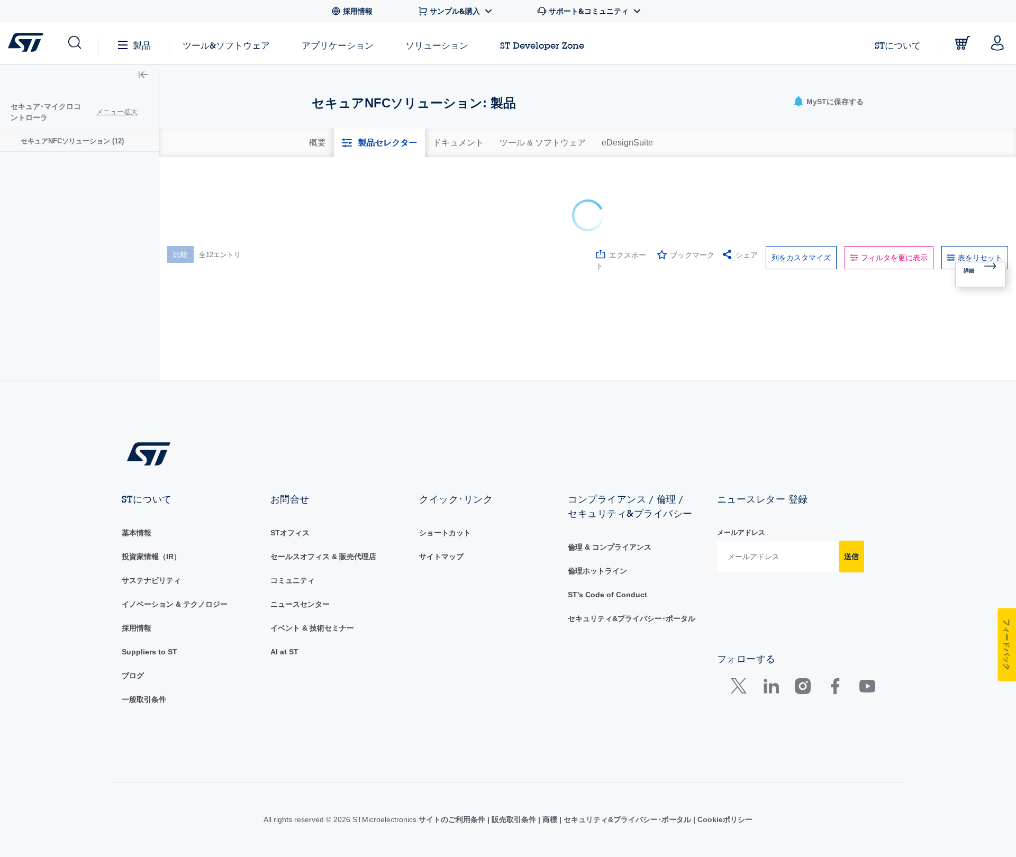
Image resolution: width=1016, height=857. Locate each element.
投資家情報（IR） (151, 556)
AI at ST (284, 652)
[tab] (317, 143)
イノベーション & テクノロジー (175, 604)
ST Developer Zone (542, 45)
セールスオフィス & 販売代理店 (323, 556)
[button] (74, 42)
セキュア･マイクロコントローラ (46, 112)
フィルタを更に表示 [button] (894, 257)
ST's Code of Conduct (607, 594)
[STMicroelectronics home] (28, 42)
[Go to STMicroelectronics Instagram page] (802, 688)
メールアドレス (741, 532)
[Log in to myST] (997, 42)
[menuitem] (79, 141)
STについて (898, 45)
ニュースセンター (300, 604)
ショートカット (445, 532)
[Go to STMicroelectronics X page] (741, 688)
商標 (549, 819)
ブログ (133, 675)
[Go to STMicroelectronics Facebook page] (834, 688)
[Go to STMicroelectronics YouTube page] (867, 688)
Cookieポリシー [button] (723, 819)
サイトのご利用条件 (453, 819)
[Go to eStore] (962, 43)
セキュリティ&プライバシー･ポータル (631, 618)
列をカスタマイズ (801, 257)
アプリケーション (338, 45)
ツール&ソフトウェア (226, 45)
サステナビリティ (151, 580)
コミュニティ (292, 580)
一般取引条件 (144, 699)
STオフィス (290, 532)
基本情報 (136, 532)
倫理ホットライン (597, 571)
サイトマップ (441, 556)
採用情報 (136, 628)
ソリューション (436, 45)
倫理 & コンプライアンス (609, 547)
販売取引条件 (513, 819)
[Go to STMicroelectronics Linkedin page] (770, 688)
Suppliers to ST (149, 652)
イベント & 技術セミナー (312, 628)
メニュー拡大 (117, 112)
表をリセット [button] (980, 257)
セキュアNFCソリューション (72, 141)
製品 (142, 45)
